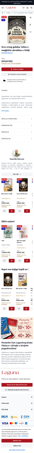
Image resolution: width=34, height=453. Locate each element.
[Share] (30, 25)
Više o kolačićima (23, 436)
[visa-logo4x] (4, 423)
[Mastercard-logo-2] (11, 423)
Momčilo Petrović (7, 53)
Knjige (8, 13)
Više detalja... (5, 111)
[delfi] (4, 417)
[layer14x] (26, 423)
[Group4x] (16, 423)
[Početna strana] (11, 8)
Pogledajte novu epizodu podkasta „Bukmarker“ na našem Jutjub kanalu (17, 2)
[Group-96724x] (21, 423)
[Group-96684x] (25, 417)
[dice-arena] (14, 417)
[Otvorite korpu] (27, 8)
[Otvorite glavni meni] (2, 7)
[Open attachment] (30, 18)
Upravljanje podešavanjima (17, 450)
